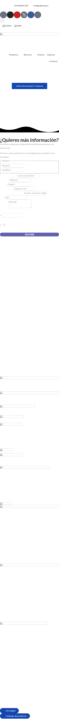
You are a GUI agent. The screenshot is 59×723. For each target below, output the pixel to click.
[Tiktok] (3, 14)
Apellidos (28, 170)
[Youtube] (17, 14)
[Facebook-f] (30, 14)
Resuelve (4, 211)
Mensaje (4, 207)
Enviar (29, 234)
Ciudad (3, 184)
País (2, 197)
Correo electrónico (9, 176)
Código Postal (6, 189)
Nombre (27, 165)
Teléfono (4, 180)
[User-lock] (37, 14)
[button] (2, 20)
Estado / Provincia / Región (12, 193)
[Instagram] (10, 14)
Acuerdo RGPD (7, 219)
